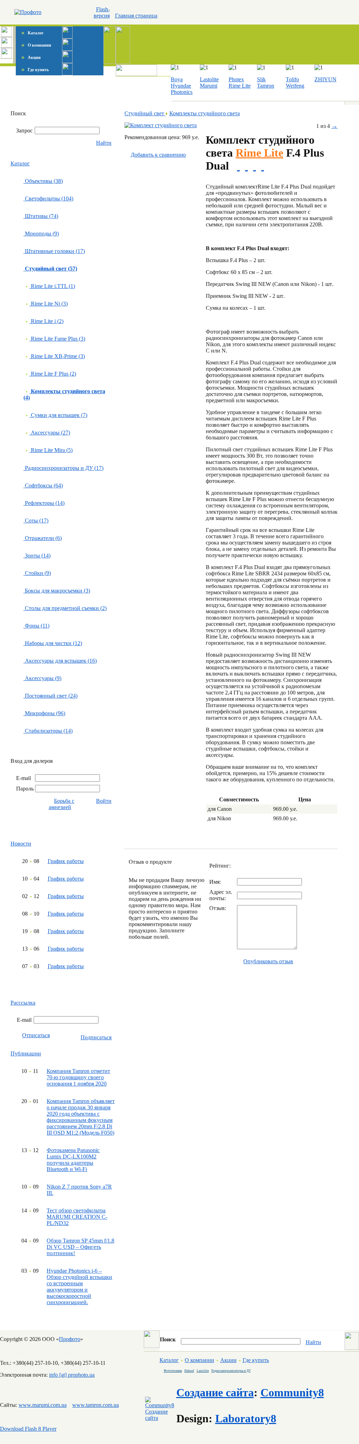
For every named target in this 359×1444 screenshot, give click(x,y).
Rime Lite (240, 86)
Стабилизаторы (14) (48, 731)
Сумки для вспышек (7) (58, 415)
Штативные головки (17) (54, 251)
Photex (236, 79)
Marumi (208, 86)
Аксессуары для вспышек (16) (60, 661)
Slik (261, 79)
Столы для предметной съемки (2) (65, 608)
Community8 (292, 1392)
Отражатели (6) (42, 538)
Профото (69, 1339)
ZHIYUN (325, 79)
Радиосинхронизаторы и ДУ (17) (63, 468)
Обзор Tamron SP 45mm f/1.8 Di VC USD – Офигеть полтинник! (80, 1247)
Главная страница (136, 16)
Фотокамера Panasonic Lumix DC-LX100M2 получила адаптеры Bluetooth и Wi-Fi (73, 1159)
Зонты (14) (36, 556)
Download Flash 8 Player (28, 1429)
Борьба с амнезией (61, 804)
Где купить (35, 69)
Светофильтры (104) (48, 198)
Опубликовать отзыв (268, 961)
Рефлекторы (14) (44, 503)
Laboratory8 (245, 1418)
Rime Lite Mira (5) (51, 450)
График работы (66, 861)
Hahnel (189, 1371)
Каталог (32, 32)
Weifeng (295, 86)
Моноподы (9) (41, 234)
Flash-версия (102, 12)
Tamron (265, 86)
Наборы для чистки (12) (52, 643)
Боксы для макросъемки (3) (56, 591)
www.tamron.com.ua (95, 1405)
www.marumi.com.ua (43, 1405)
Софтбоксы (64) (43, 485)
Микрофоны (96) (44, 713)
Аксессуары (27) (49, 433)
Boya (177, 79)
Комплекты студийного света (204, 113)
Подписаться (96, 1037)
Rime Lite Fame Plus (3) (57, 339)
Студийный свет (144, 113)
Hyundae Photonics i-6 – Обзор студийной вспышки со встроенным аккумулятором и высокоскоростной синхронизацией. (79, 1286)
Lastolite (209, 79)
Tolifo (292, 79)
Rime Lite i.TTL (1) (52, 286)
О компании (36, 45)
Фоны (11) (36, 626)
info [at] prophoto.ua (72, 1375)
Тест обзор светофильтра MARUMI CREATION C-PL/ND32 (77, 1216)
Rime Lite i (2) (46, 321)
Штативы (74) (40, 216)
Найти (103, 143)
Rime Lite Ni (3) (48, 304)
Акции (31, 57)
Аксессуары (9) (42, 678)
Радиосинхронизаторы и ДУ (231, 1371)
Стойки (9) (37, 573)
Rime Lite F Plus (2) (52, 374)
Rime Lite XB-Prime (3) (57, 356)
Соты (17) (35, 520)
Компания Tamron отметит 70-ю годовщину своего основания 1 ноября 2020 (78, 1077)
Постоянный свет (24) (50, 696)
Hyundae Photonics (181, 89)
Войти (103, 801)
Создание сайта (215, 1392)
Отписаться (36, 1035)
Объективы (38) (43, 181)
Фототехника (173, 1371)
